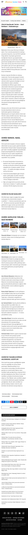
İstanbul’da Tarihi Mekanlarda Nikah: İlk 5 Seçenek (14, 499)
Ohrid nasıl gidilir (6, 396)
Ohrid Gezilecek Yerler (17, 394)
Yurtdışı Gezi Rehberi (15, 20)
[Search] (26, 1)
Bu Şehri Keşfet (5, 20)
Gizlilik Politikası (11, 519)
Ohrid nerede (15, 396)
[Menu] (2, 1)
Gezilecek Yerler (6, 517)
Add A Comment (14, 407)
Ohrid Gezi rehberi (6, 394)
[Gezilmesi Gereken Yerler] (13, 1)
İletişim (20, 519)
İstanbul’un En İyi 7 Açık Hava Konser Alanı (12, 496)
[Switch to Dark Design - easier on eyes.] (23, 1)
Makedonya (25, 20)
